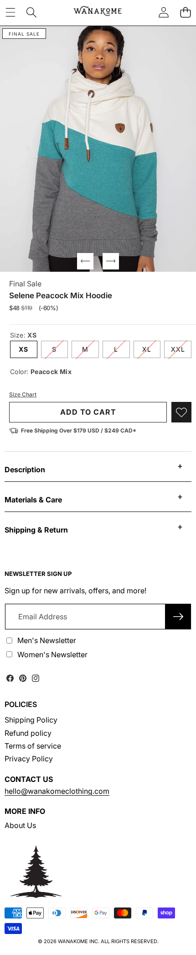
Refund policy (28, 733)
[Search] (31, 12)
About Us (20, 825)
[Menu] (10, 12)
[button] (185, 12)
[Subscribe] (178, 616)
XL (151, 351)
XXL (181, 351)
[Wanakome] (97, 12)
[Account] (164, 12)
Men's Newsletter (46, 640)
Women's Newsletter (52, 654)
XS (23, 349)
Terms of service (33, 745)
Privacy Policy (29, 758)
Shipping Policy (31, 719)
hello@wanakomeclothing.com (57, 791)
